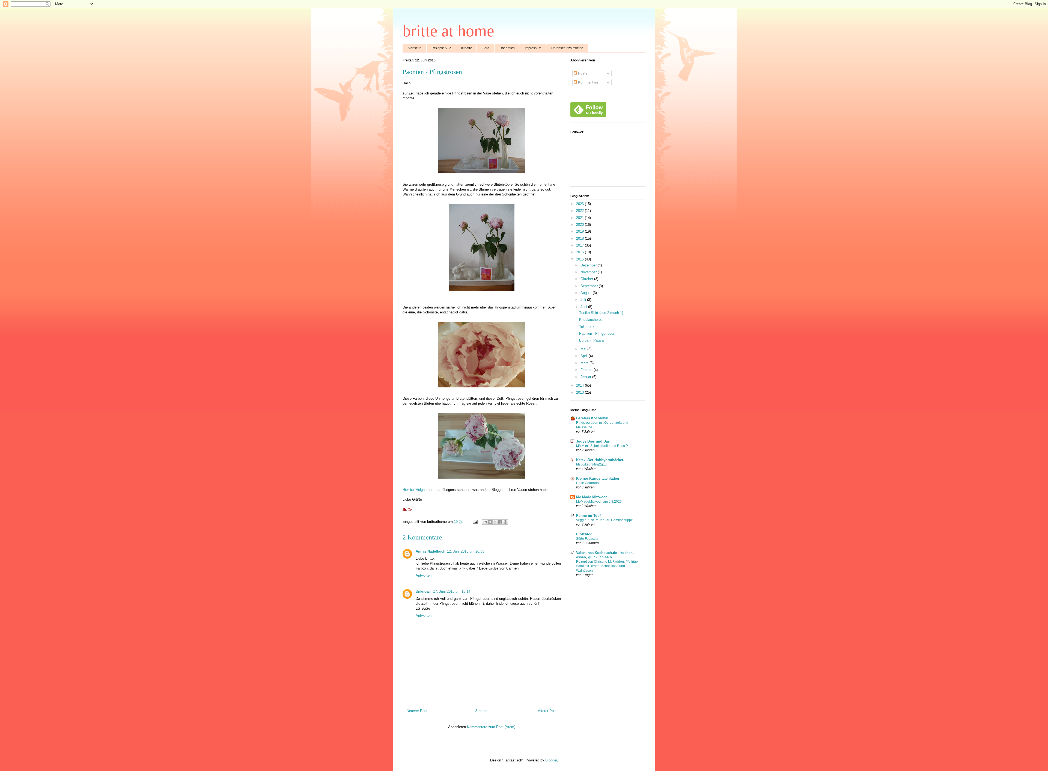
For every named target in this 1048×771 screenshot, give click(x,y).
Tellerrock (586, 327)
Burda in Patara (591, 340)
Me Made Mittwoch (592, 497)
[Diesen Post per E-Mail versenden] (484, 522)
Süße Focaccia (587, 539)
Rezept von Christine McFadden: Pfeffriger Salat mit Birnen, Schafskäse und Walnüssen (607, 566)
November (589, 272)
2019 (580, 231)
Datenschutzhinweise (567, 48)
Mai (583, 349)
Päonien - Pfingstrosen (597, 333)
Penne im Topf (588, 516)
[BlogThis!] (490, 522)
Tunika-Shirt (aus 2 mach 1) (601, 313)
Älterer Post (547, 711)
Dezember (589, 265)
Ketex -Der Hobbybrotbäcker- (600, 460)
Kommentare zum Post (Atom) (491, 727)
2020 (580, 225)
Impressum (533, 48)
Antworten (423, 575)
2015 (580, 259)
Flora (485, 48)
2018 (580, 238)
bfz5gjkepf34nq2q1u (591, 464)
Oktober (587, 279)
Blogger (551, 760)
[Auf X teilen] (495, 522)
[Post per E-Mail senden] (475, 522)
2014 (580, 385)
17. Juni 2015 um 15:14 (451, 591)
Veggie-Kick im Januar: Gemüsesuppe (604, 520)
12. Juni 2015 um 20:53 (465, 551)
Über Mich (507, 48)
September (589, 286)
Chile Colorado (587, 483)
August (586, 293)
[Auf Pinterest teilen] (505, 522)
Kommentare (587, 82)
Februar (587, 370)
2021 (580, 218)
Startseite (414, 48)
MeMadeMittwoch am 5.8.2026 (599, 501)
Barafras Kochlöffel (592, 418)
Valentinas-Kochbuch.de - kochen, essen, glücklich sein (605, 555)
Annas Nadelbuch (430, 551)
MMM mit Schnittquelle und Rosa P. (602, 446)
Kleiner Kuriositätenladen (597, 478)
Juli (583, 300)
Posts (582, 73)
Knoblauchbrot (590, 320)
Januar (586, 377)
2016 (580, 252)
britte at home (448, 31)
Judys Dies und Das (593, 441)
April (584, 356)
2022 (580, 211)
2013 (580, 392)
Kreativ (466, 48)
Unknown (423, 591)
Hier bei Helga (414, 490)
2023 (580, 204)
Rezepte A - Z (441, 48)
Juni (584, 307)
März (585, 363)
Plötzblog (584, 534)
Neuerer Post (417, 711)
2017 (580, 245)
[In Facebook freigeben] (500, 522)
